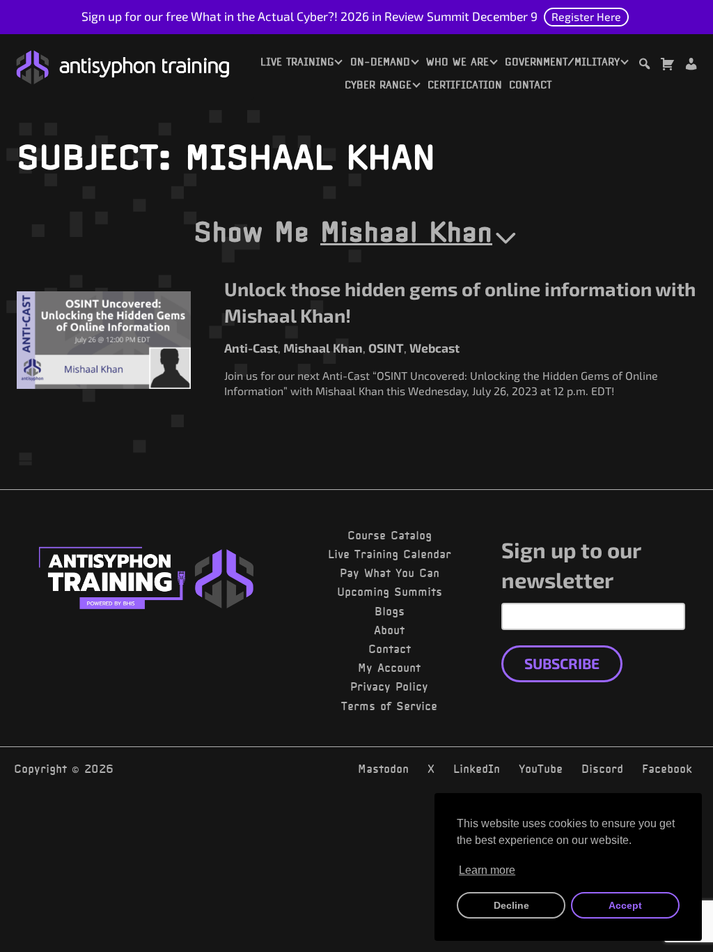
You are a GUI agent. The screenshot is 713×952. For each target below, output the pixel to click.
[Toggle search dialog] (644, 66)
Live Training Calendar (389, 554)
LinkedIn (476, 768)
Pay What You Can (389, 573)
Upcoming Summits (389, 591)
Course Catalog (389, 535)
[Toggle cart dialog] (667, 66)
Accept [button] (625, 905)
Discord (602, 768)
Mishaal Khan (406, 231)
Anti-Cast (251, 347)
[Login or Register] (690, 66)
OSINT (386, 347)
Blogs (390, 611)
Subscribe (562, 663)
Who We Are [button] (457, 62)
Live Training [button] (297, 62)
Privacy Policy (389, 686)
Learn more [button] (487, 870)
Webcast (434, 347)
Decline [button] (511, 905)
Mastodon (383, 768)
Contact (530, 85)
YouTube (541, 768)
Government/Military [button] (562, 62)
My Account (389, 667)
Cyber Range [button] (378, 85)
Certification (465, 85)
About (389, 630)
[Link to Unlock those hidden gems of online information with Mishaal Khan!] (104, 340)
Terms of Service (389, 706)
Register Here (586, 16)
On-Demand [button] (380, 62)
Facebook (667, 768)
